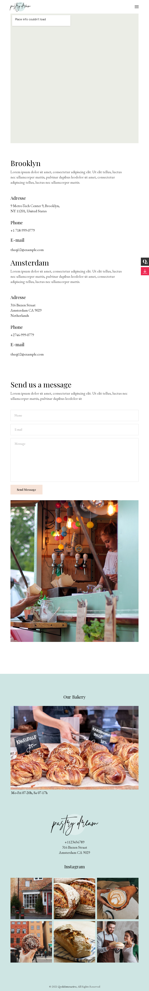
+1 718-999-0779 (22, 230)
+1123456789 (74, 842)
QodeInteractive (67, 986)
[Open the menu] (136, 7)
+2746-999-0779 (22, 334)
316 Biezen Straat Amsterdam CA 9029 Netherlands (26, 310)
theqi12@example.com (27, 249)
